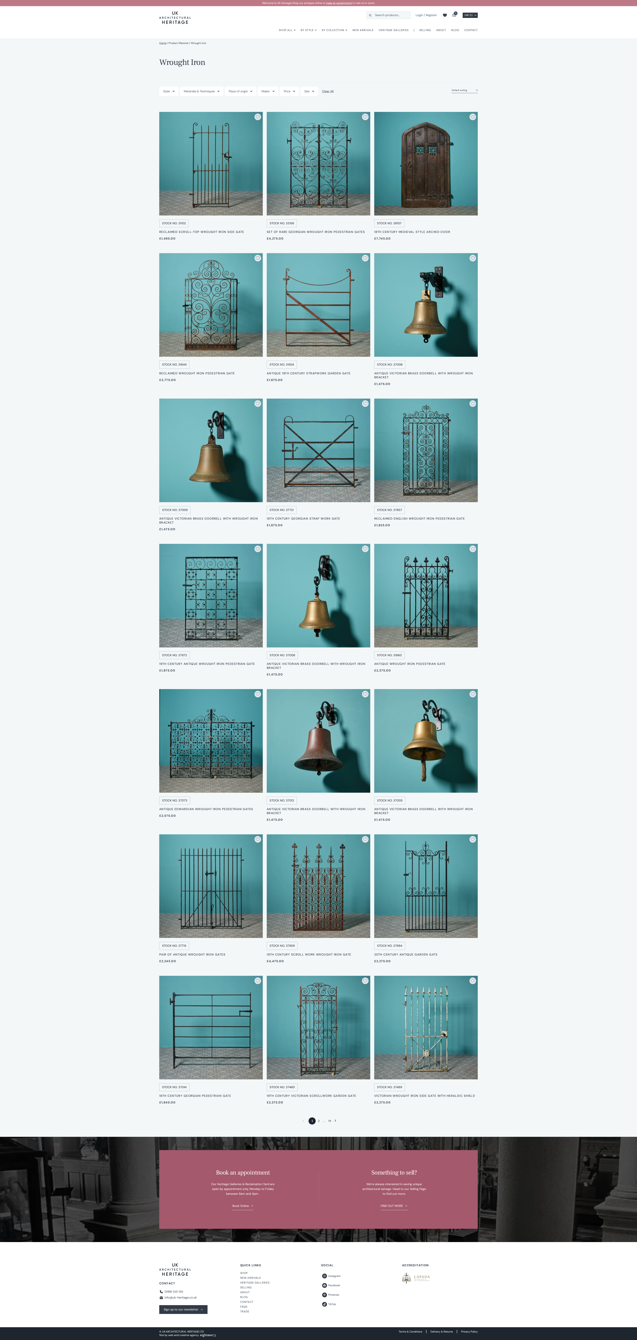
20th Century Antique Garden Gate (406, 955)
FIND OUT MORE (392, 1206)
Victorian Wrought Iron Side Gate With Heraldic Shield (424, 1096)
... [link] (324, 1121)
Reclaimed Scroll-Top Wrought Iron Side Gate (201, 232)
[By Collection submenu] (346, 30)
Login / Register (426, 15)
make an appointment (339, 3)
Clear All (328, 91)
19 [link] (329, 1121)
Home (162, 43)
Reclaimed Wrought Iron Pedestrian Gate (197, 373)
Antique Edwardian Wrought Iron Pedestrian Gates (206, 809)
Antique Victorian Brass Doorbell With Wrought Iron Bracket (423, 375)
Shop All (285, 30)
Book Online (240, 1206)
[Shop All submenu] (294, 30)
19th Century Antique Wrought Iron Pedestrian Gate (207, 664)
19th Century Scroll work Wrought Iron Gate (309, 955)
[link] (335, 1121)
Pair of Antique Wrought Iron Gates (192, 955)
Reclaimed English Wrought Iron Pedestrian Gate (419, 519)
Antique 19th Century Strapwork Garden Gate (309, 373)
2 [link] (319, 1121)
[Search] (370, 15)
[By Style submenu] (316, 30)
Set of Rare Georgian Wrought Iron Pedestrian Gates (316, 232)
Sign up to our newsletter (181, 1309)
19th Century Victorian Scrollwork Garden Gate (311, 1096)
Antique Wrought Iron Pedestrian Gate (410, 664)
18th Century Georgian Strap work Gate (303, 519)
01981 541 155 (174, 1292)
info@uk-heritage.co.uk (181, 1297)
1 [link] (312, 1121)
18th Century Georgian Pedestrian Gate (195, 1096)
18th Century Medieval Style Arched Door (412, 232)
